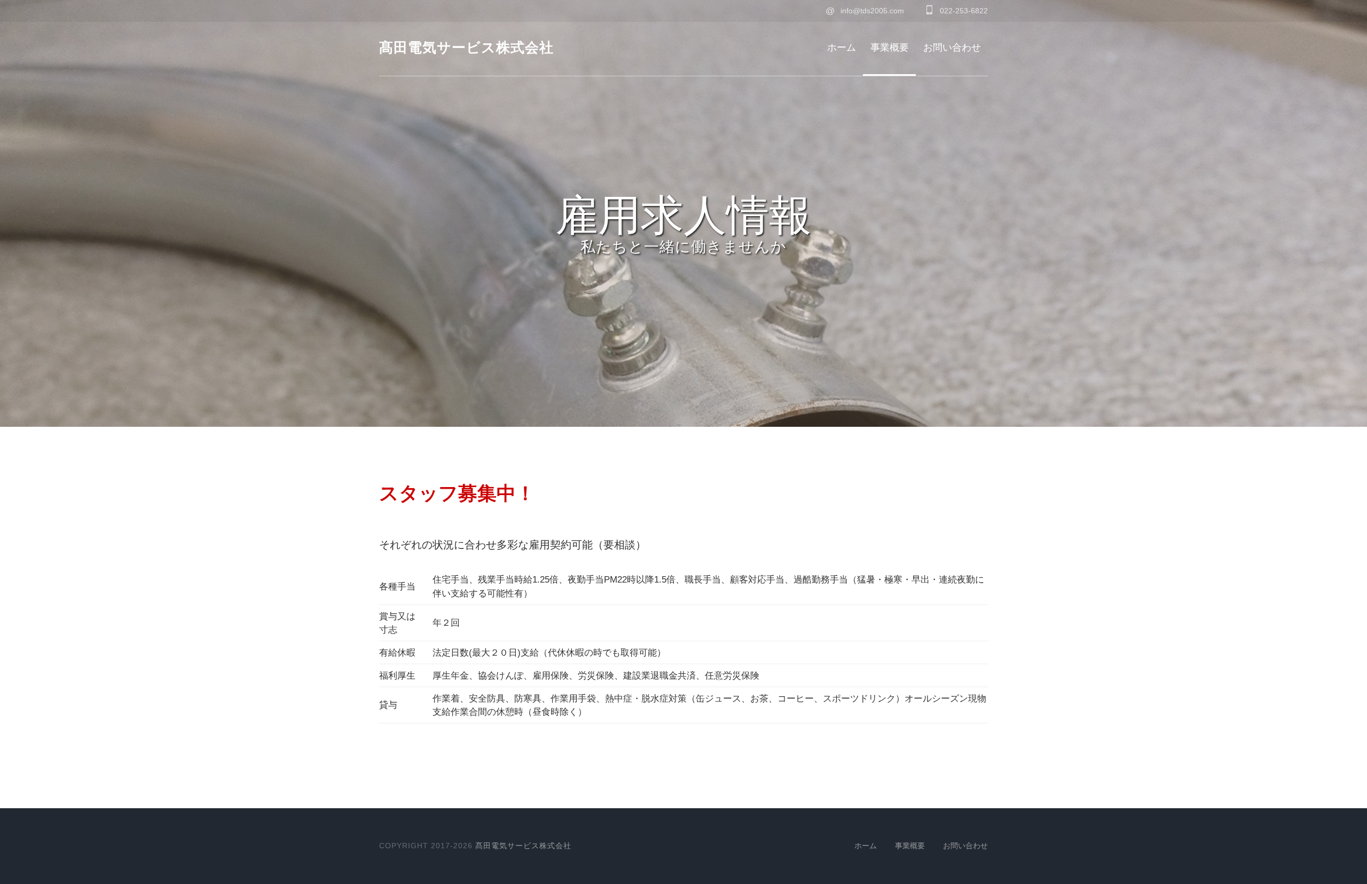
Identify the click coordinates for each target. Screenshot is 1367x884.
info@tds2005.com (865, 10)
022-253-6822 (963, 10)
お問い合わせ (952, 47)
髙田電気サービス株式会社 (466, 47)
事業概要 (889, 47)
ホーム (841, 47)
